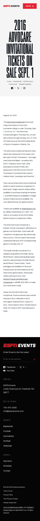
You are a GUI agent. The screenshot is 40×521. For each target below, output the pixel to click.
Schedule (7, 466)
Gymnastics (8, 436)
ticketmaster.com (29, 209)
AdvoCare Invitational (15, 122)
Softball (6, 441)
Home (9, 81)
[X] (18, 88)
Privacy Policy (8, 495)
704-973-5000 (10, 408)
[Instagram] (24, 88)
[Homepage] (11, 6)
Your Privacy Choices (10, 499)
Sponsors (7, 461)
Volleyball (7, 446)
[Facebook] (12, 88)
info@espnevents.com (13, 411)
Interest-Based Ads (9, 503)
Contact (6, 471)
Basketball (17, 81)
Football (7, 431)
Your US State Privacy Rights (13, 507)
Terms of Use (7, 491)
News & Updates (25, 84)
